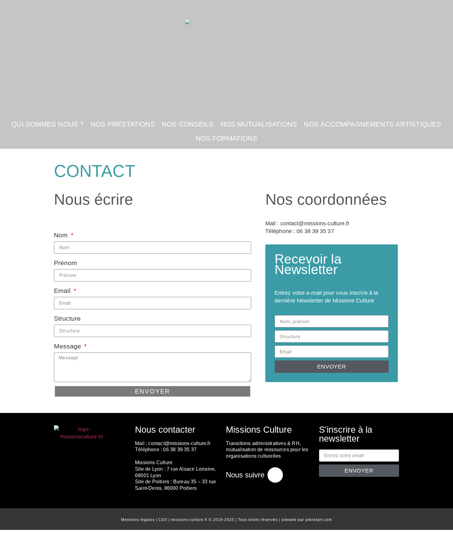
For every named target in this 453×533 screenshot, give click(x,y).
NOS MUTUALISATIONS (259, 124)
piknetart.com (318, 520)
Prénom (65, 262)
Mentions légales (138, 520)
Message (68, 346)
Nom (62, 235)
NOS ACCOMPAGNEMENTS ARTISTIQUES (372, 124)
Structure (67, 318)
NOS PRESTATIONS (123, 124)
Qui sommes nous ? (47, 124)
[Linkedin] (275, 475)
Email (63, 290)
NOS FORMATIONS (227, 138)
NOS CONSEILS (188, 124)
